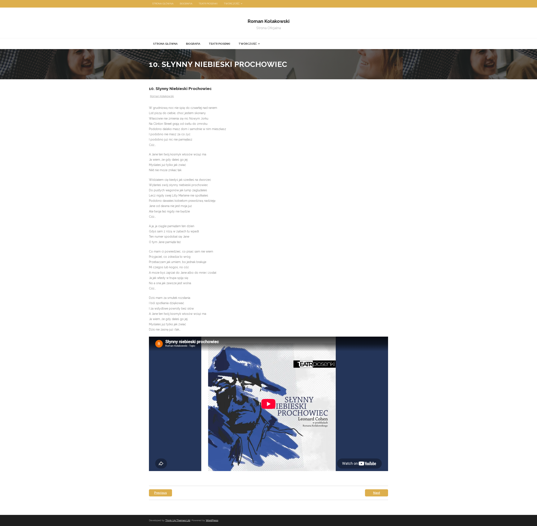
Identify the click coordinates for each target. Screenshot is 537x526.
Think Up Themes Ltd (177, 520)
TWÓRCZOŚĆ (232, 3)
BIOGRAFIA (186, 3)
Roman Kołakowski (162, 96)
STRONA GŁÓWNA (162, 3)
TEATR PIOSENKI (208, 3)
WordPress (212, 520)
